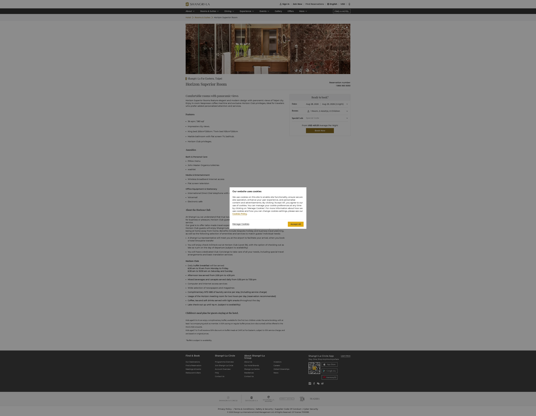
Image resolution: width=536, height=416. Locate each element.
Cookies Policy (239, 214)
